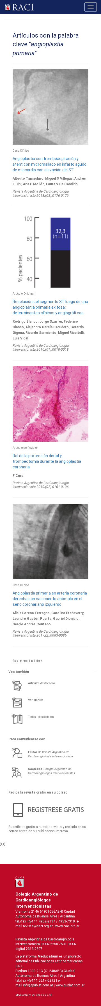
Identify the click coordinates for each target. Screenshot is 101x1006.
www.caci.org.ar (67, 926)
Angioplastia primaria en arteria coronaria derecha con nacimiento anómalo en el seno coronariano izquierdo (50, 599)
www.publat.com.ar (69, 985)
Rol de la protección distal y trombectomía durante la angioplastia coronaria (47, 461)
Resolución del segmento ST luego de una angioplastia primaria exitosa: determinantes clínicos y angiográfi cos (50, 307)
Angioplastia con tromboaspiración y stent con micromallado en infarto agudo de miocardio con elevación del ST (49, 164)
